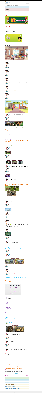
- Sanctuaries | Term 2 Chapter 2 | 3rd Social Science (12, 388)
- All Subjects (7, 382)
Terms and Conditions (20, 391)
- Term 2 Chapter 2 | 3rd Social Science (10, 386)
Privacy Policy (17, 391)
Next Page (27, 369)
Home (5, 2)
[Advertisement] (33, 10)
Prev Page (7, 369)
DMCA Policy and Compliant (24, 391)
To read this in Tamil (17, 373)
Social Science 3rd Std (8, 2)
